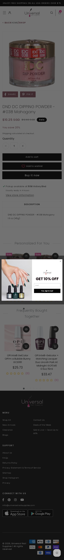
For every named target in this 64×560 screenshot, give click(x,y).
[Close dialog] (60, 261)
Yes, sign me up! (47, 291)
